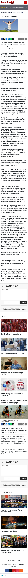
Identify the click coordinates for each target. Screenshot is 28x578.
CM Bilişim (6, 575)
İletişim (14, 564)
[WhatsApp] (11, 39)
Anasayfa (5, 12)
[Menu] (25, 2)
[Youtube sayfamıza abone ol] (14, 570)
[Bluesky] (6, 39)
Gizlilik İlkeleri (21, 564)
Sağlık (10, 12)
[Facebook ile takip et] (7, 570)
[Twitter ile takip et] (10, 570)
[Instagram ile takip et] (17, 570)
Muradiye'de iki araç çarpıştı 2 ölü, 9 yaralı (16, 7)
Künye (9, 564)
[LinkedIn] (9, 39)
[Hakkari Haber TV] (7, 2)
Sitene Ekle (13, 566)
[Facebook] (2, 39)
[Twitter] (4, 39)
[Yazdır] (19, 39)
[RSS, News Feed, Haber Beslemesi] (21, 570)
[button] (21, 39)
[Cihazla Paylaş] (13, 39)
